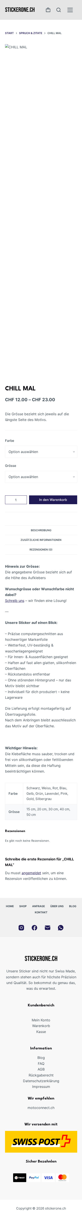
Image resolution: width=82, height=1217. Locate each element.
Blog (72, 906)
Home (10, 906)
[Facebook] (34, 927)
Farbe (9, 441)
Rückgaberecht (41, 1075)
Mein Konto (41, 1020)
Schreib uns (14, 600)
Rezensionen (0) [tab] (41, 549)
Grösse (10, 466)
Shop (23, 906)
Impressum (41, 1086)
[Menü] (70, 10)
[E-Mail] (47, 927)
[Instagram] (21, 927)
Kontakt (41, 912)
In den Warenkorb (53, 500)
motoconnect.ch (41, 1107)
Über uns (57, 906)
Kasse (41, 1031)
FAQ (41, 1063)
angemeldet (31, 873)
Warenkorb (41, 1026)
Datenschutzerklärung (41, 1081)
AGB (41, 1069)
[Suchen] (58, 10)
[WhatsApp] (60, 927)
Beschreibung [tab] (41, 530)
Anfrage (38, 906)
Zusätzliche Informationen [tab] (41, 540)
